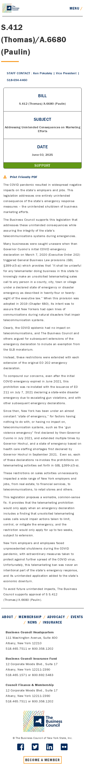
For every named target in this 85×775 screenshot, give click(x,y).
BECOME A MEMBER (42, 760)
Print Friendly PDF (24, 177)
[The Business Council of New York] (10, 8)
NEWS (32, 622)
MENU (76, 8)
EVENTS (77, 616)
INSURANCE (52, 622)
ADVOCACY (56, 616)
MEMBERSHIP (30, 616)
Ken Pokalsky (42, 73)
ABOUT (7, 616)
